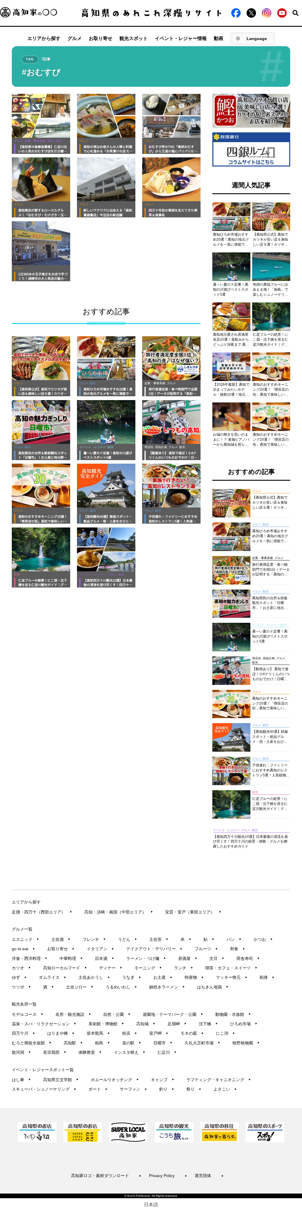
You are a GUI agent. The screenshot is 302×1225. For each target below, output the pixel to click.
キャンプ (162, 1079)
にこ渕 (225, 1033)
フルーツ (206, 948)
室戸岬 (158, 1033)
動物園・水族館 (233, 1014)
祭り (193, 1089)
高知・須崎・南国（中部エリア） (118, 912)
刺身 (267, 977)
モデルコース (27, 1014)
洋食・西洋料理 (29, 958)
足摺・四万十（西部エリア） (42, 912)
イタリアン (100, 948)
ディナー (110, 968)
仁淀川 (167, 1052)
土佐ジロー (79, 987)
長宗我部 (54, 1052)
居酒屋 (187, 958)
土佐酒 (60, 939)
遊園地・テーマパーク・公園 (173, 1014)
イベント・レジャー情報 (181, 38)
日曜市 (163, 1043)
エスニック (25, 939)
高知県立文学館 (61, 1079)
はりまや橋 (61, 1033)
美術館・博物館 (106, 1023)
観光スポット (133, 38)
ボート (98, 1089)
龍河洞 (21, 1052)
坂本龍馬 (98, 1033)
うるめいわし (121, 987)
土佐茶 (158, 939)
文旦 (216, 958)
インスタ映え (129, 1052)
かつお (263, 939)
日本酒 (104, 958)
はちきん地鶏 (213, 987)
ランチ (183, 968)
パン (234, 939)
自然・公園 (117, 1014)
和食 (237, 948)
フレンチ (94, 939)
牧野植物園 (246, 1043)
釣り (166, 1089)
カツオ (21, 968)
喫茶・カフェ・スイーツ (231, 968)
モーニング (148, 968)
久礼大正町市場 (202, 1043)
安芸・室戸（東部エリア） (193, 912)
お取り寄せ (100, 38)
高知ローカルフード (65, 968)
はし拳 (21, 1079)
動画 (218, 38)
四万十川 (23, 1033)
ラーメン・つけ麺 (146, 958)
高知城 (145, 1023)
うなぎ (131, 977)
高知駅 (73, 1043)
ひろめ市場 (243, 1023)
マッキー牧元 (231, 977)
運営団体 (209, 1175)
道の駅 (131, 1043)
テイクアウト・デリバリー (154, 948)
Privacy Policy (168, 1175)
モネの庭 (192, 1033)
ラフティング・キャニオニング (218, 1079)
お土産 (163, 977)
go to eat (23, 948)
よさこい (225, 1089)
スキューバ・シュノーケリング (44, 1089)
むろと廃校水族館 (32, 1043)
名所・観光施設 (73, 1014)
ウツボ (21, 987)
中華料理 (71, 958)
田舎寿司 (248, 958)
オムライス (52, 977)
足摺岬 (177, 1023)
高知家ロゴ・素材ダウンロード (106, 1175)
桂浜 (129, 1033)
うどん (127, 939)
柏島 (102, 1043)
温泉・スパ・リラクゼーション (44, 1023)
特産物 (194, 977)
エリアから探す (43, 38)
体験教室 (90, 1052)
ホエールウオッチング (115, 1079)
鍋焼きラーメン (167, 987)
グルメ (75, 38)
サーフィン (133, 1089)
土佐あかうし (94, 977)
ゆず (19, 977)
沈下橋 (208, 1023)
